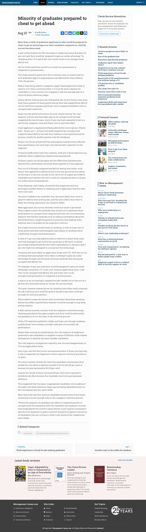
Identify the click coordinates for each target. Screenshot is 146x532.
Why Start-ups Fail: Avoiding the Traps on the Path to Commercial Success (112, 202)
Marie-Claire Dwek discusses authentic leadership (111, 194)
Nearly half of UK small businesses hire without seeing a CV (113, 79)
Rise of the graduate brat (108, 56)
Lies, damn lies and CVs (108, 88)
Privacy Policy (20, 516)
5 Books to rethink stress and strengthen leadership (111, 219)
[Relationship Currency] (100, 479)
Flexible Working (101, 508)
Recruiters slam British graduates (112, 60)
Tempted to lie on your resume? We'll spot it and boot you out (111, 69)
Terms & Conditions (22, 520)
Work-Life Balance (101, 516)
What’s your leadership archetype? (113, 233)
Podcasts (75, 2)
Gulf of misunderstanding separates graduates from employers (109, 97)
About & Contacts (22, 512)
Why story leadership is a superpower (109, 211)
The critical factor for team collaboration (117, 159)
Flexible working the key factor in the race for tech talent (113, 227)
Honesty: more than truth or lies (112, 92)
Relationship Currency (114, 468)
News (43, 2)
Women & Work (100, 520)
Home (35, 2)
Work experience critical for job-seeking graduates (112, 74)
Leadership (99, 512)
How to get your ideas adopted (117, 150)
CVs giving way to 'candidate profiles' (111, 84)
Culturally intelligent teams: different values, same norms (118, 132)
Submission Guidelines (23, 508)
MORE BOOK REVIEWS (125, 460)
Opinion (51, 2)
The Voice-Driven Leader (76, 468)
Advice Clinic (71, 516)
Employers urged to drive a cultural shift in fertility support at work (113, 263)
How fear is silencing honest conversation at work (110, 240)
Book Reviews (62, 2)
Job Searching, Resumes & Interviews (52, 433)
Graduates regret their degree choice (110, 64)
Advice (110, 2)
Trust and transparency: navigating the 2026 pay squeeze (113, 248)
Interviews (100, 2)
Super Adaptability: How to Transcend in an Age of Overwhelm (39, 470)
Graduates (28, 433)
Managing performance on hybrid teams (118, 142)
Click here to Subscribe (109, 34)
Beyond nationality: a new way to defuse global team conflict (113, 255)
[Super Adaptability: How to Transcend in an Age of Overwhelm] (21, 479)
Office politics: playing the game (118, 123)
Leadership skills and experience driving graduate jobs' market (112, 103)
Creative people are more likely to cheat (113, 52)
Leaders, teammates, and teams (117, 167)
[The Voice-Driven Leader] (61, 481)
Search (69, 520)
